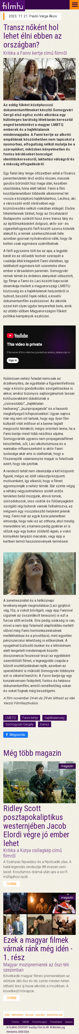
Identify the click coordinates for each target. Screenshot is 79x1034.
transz (44, 724)
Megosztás (17, 734)
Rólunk (29, 1015)
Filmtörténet (56, 1022)
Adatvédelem (54, 1015)
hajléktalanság (55, 718)
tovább (11, 884)
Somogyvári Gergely (19, 724)
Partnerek (17, 1015)
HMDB (25, 1022)
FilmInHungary (39, 1022)
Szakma (69, 1022)
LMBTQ (10, 718)
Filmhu (15, 1022)
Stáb (6, 1015)
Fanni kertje (30, 718)
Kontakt (40, 1015)
